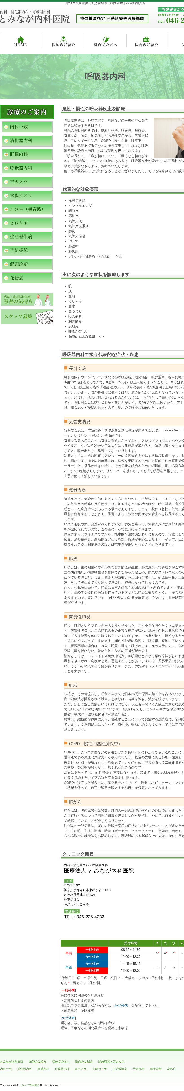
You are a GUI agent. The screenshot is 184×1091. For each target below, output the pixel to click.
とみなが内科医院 (11, 1061)
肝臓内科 (43, 1069)
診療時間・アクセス (111, 1061)
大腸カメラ (99, 1069)
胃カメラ (81, 1069)
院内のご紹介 (84, 1061)
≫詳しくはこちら (76, 904)
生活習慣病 (119, 1069)
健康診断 (156, 1069)
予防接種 (138, 1069)
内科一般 (6, 1069)
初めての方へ (61, 1061)
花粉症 (171, 1069)
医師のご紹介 (37, 1061)
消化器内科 (24, 1069)
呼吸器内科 (62, 1069)
